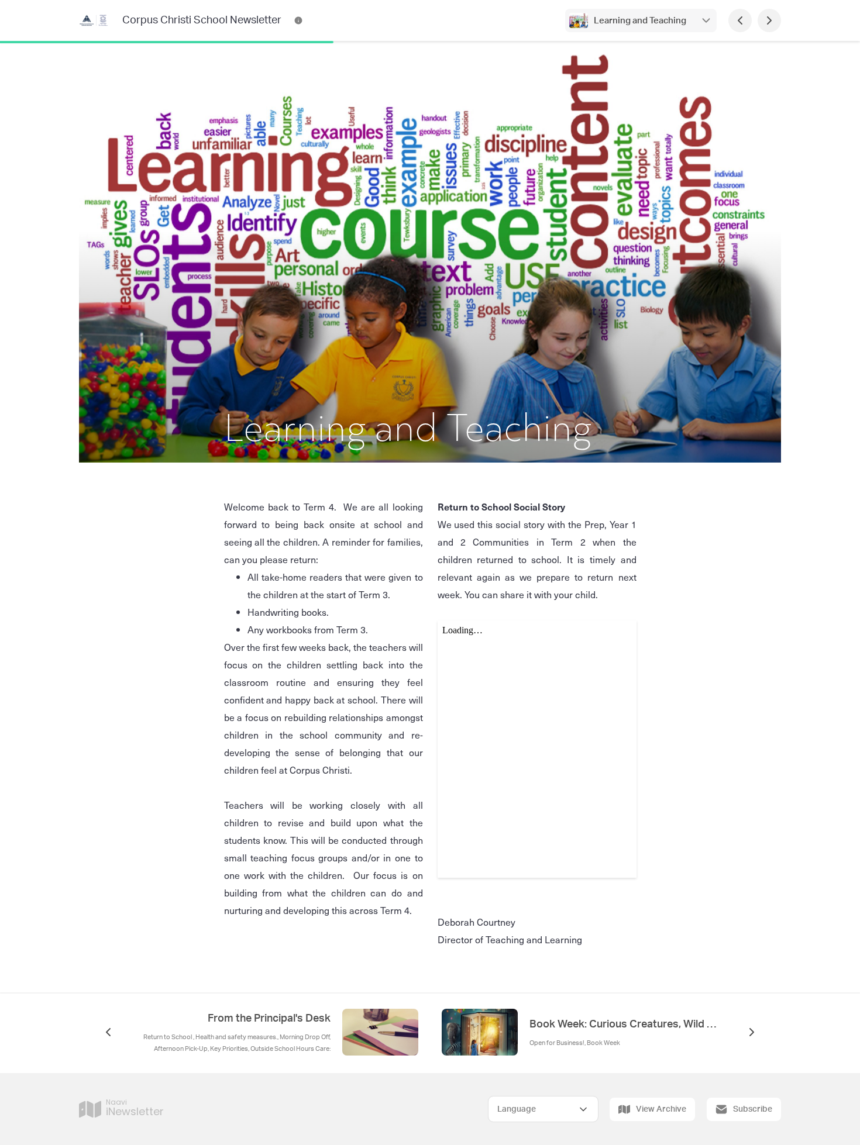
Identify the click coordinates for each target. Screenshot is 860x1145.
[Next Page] (769, 20)
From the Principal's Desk (269, 1018)
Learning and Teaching (641, 20)
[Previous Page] (740, 20)
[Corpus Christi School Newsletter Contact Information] (298, 20)
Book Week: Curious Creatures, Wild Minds (623, 1024)
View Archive (661, 1109)
